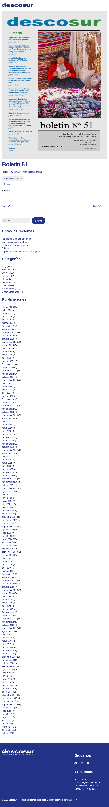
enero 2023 (7, 440)
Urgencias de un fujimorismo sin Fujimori (21, 251)
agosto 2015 (8, 707)
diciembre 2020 (9, 516)
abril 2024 (6, 392)
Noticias (6, 285)
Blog (4, 266)
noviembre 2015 (9, 698)
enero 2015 (7, 729)
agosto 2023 (8, 418)
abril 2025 (6, 357)
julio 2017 (6, 634)
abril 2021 (6, 504)
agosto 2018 (8, 593)
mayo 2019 (7, 564)
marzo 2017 (7, 647)
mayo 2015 (7, 717)
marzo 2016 (7, 685)
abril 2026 (6, 319)
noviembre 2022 (9, 443)
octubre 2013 (8, 733)
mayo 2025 (7, 354)
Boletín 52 (98, 206)
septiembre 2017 (10, 628)
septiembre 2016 (10, 666)
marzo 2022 (7, 469)
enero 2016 (7, 691)
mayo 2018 (7, 602)
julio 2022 (6, 456)
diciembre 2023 (9, 405)
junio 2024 (7, 386)
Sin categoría (8, 288)
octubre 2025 (8, 338)
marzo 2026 (7, 322)
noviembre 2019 (9, 545)
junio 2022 (7, 459)
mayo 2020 (7, 539)
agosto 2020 (8, 529)
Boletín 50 (7, 206)
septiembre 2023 (10, 415)
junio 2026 (7, 313)
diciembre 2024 (9, 370)
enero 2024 (7, 402)
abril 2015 (6, 720)
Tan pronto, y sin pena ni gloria (16, 238)
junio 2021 (7, 497)
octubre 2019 (8, 548)
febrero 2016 (8, 688)
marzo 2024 (7, 395)
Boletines (14, 190)
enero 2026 (7, 329)
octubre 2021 (8, 485)
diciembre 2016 (9, 656)
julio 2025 (6, 348)
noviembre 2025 (9, 335)
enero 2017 (7, 653)
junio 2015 (7, 713)
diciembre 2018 (9, 580)
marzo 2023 (7, 434)
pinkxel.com (72, 799)
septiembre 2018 (10, 589)
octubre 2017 (8, 624)
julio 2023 (6, 421)
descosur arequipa (35, 171)
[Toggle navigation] (103, 5)
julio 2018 (6, 596)
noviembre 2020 (9, 519)
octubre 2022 (8, 446)
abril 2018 (6, 605)
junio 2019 (7, 561)
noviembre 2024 (9, 373)
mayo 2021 (7, 500)
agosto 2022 (8, 453)
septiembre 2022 (10, 450)
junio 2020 (7, 535)
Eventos (6, 272)
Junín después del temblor (14, 241)
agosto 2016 (8, 669)
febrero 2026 (8, 326)
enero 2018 (7, 615)
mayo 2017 (7, 640)
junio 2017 (7, 637)
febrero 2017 (8, 650)
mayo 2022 (7, 462)
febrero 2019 (8, 574)
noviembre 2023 (9, 408)
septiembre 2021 (10, 488)
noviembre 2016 (9, 659)
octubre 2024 (8, 376)
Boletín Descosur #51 (14, 178)
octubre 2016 (8, 663)
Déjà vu (5, 248)
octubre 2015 (8, 701)
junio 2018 (7, 599)
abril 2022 (6, 465)
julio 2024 (6, 383)
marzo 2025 (7, 360)
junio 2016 (7, 675)
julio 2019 (6, 558)
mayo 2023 (7, 427)
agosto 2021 (8, 491)
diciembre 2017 (9, 618)
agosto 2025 (8, 345)
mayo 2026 (7, 316)
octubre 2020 (8, 523)
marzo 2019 (7, 570)
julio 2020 (6, 532)
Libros (5, 279)
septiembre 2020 (10, 526)
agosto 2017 (8, 631)
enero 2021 (7, 513)
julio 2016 (6, 672)
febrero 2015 (8, 726)
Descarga (9, 184)
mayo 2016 (7, 678)
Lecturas (6, 275)
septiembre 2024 (10, 380)
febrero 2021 (8, 510)
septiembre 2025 (10, 341)
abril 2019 (6, 567)
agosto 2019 (8, 554)
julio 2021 (6, 494)
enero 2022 (7, 475)
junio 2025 (7, 351)
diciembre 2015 (9, 694)
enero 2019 (7, 577)
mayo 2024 (7, 389)
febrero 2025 (8, 364)
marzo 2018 (7, 609)
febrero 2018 (8, 612)
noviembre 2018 (9, 583)
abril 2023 (6, 430)
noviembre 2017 (9, 621)
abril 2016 (6, 682)
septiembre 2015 (10, 704)
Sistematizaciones (10, 291)
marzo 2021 (7, 507)
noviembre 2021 (9, 481)
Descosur (13, 799)
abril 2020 (6, 542)
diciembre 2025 (9, 332)
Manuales (6, 282)
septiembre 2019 (10, 551)
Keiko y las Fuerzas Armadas (16, 245)
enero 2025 (7, 367)
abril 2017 (6, 643)
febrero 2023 (8, 437)
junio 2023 (7, 424)
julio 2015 (6, 710)
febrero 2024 (8, 399)
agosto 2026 (8, 306)
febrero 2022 (8, 472)
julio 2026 (6, 310)
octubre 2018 (8, 586)
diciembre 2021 (9, 478)
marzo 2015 (7, 723)
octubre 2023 (8, 411)
